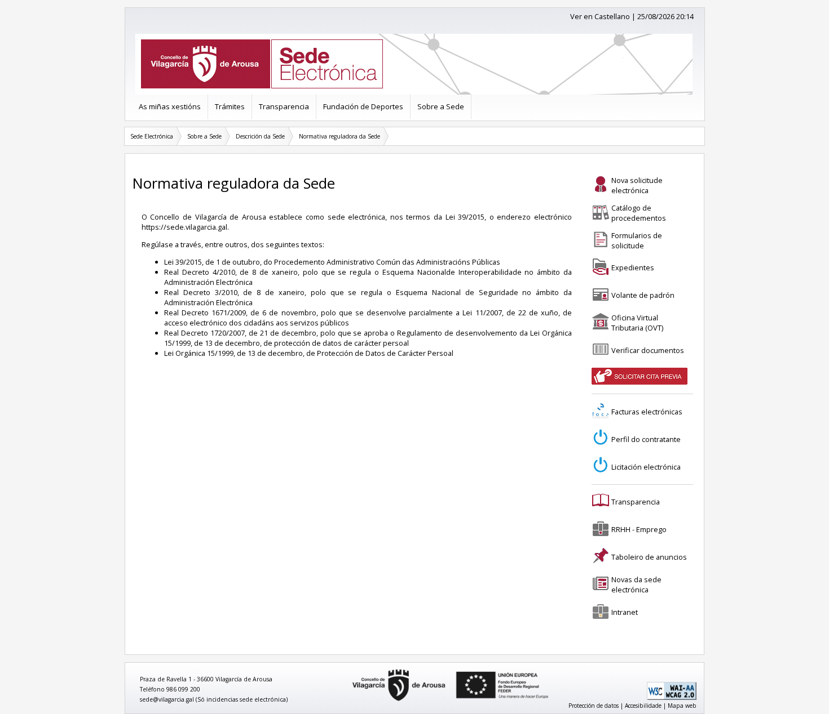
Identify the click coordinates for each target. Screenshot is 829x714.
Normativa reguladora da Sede (339, 136)
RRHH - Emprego (639, 529)
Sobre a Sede (440, 106)
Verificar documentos (647, 350)
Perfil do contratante (646, 439)
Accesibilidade (643, 705)
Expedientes (632, 267)
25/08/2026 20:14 (665, 16)
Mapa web (682, 705)
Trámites (230, 106)
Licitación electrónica (646, 467)
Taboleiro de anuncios (649, 557)
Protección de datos (593, 705)
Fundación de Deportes (363, 106)
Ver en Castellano (600, 16)
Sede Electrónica (151, 136)
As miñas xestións (170, 106)
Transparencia (284, 106)
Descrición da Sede (260, 136)
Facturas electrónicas (646, 412)
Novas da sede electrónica (636, 584)
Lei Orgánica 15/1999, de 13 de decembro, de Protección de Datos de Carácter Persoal (308, 353)
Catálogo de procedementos (638, 213)
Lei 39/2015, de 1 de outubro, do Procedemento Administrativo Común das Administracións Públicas (332, 262)
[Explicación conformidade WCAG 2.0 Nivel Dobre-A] (671, 698)
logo (348, 669)
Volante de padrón (642, 295)
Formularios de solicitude (636, 240)
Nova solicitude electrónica (637, 185)
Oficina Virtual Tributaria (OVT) (637, 323)
